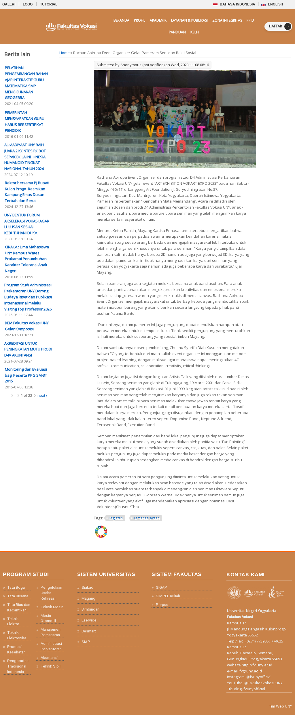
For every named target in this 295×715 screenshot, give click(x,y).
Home (64, 52)
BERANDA (121, 20)
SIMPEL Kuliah (168, 596)
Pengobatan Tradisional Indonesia (18, 666)
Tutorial (48, 4)
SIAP (86, 641)
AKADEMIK (158, 20)
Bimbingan (90, 609)
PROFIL (139, 20)
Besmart (89, 631)
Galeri (8, 4)
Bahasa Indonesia (237, 4)
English (275, 4)
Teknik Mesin (52, 607)
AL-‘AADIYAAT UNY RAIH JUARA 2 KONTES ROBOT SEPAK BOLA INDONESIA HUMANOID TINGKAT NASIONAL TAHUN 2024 (25, 156)
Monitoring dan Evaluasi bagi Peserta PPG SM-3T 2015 (26, 375)
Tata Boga (16, 587)
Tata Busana (17, 596)
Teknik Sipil (50, 666)
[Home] (57, 26)
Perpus (162, 604)
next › (42, 395)
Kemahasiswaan (146, 518)
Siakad (87, 587)
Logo (28, 4)
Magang (88, 598)
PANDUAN (177, 32)
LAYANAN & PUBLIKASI (189, 20)
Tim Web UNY (280, 706)
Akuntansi (49, 657)
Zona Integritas (227, 20)
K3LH (194, 32)
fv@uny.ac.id (250, 671)
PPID (250, 20)
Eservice (89, 620)
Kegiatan (116, 518)
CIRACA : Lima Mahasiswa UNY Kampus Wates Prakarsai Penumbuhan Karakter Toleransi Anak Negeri (27, 258)
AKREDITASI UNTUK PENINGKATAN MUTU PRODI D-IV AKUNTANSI (28, 349)
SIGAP (161, 587)
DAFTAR (279, 26)
